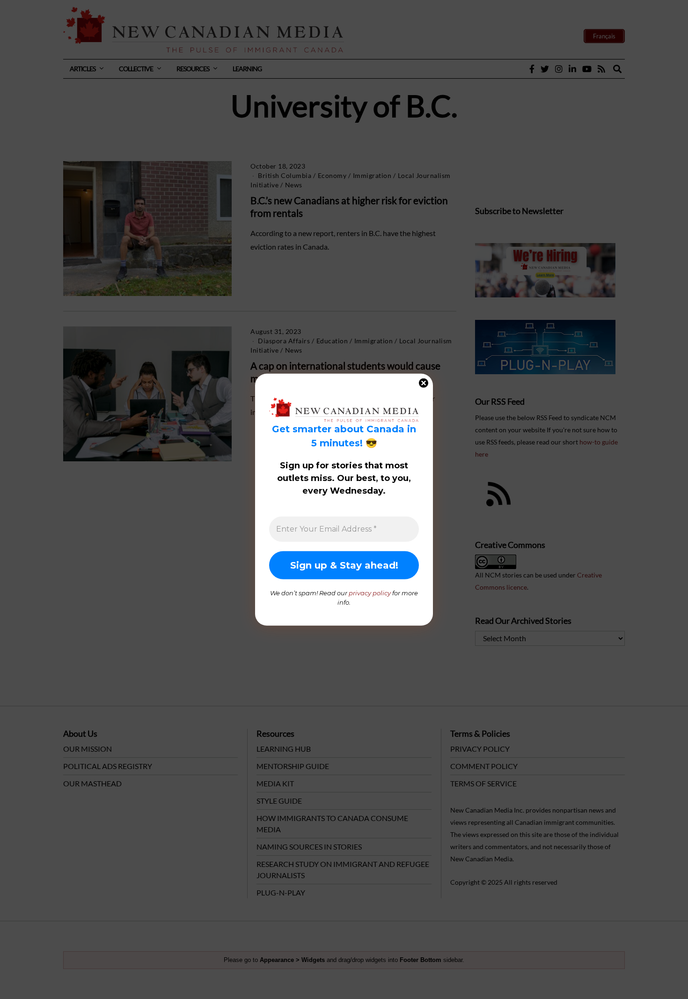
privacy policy (370, 593)
